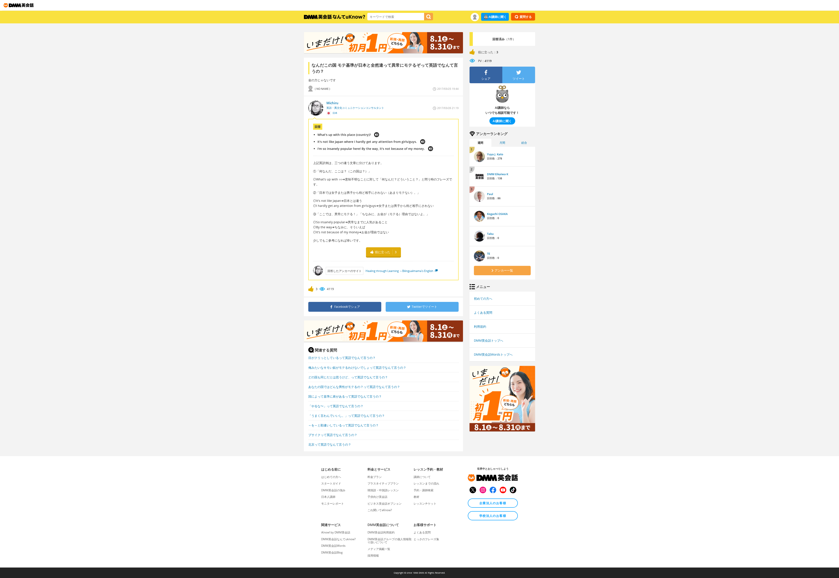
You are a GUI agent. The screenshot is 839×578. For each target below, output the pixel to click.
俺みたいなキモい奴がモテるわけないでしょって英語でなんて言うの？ (357, 367)
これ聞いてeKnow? (379, 510)
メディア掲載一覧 (378, 549)
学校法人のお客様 (492, 516)
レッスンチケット (425, 503)
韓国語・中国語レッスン (383, 490)
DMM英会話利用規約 (381, 532)
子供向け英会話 (377, 497)
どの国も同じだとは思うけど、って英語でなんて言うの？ (348, 377)
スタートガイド (331, 483)
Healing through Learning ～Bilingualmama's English (400, 271)
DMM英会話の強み (333, 490)
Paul (490, 194)
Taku (490, 234)
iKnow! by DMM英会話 (335, 532)
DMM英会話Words (333, 546)
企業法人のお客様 (492, 503)
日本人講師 (328, 497)
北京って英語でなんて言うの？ (329, 444)
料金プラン (374, 477)
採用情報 (373, 555)
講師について (422, 477)
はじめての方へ (331, 477)
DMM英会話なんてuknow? (338, 539)
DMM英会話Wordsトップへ (493, 354)
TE (488, 254)
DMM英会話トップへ (488, 340)
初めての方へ (483, 298)
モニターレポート (332, 503)
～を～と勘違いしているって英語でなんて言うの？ (343, 425)
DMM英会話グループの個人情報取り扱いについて (389, 540)
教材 (416, 497)
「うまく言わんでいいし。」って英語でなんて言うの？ (346, 416)
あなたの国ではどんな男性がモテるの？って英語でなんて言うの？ (354, 387)
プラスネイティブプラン (383, 483)
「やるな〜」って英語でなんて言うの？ (335, 406)
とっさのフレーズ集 (426, 539)
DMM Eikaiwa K (497, 174)
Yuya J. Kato (495, 154)
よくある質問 (483, 312)
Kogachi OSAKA (497, 214)
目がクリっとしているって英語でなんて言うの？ (342, 358)
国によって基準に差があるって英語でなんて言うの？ (345, 396)
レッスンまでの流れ (426, 483)
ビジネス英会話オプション (384, 503)
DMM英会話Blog (332, 552)
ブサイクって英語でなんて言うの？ (332, 435)
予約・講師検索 (423, 490)
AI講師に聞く (498, 17)
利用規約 (480, 326)
